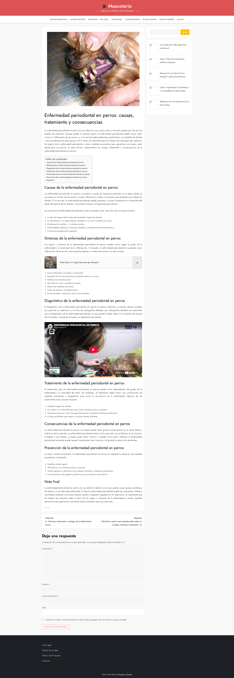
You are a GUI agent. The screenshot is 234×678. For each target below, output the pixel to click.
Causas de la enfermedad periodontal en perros (65, 162)
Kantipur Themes (125, 674)
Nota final (50, 180)
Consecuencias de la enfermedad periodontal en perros (68, 174)
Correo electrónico (50, 596)
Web (44, 607)
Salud (180, 19)
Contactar (46, 660)
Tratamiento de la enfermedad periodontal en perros (67, 171)
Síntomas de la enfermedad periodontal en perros (66, 165)
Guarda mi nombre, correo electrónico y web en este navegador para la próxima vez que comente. (86, 619)
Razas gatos (150, 19)
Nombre (46, 584)
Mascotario (120, 6)
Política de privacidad (51, 655)
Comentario (47, 548)
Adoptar (92, 19)
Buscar (185, 32)
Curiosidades (132, 19)
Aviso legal (46, 645)
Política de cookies (50, 650)
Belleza (104, 19)
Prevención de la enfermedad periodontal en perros (67, 177)
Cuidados (117, 19)
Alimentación (77, 19)
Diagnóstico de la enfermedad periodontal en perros (67, 168)
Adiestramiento (58, 19)
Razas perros (167, 19)
